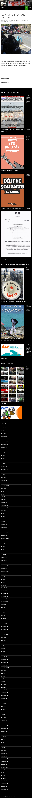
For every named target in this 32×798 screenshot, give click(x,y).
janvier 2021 (4, 560)
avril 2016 (3, 714)
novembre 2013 (4, 783)
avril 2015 (3, 747)
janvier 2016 (4, 723)
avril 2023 (3, 496)
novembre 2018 (4, 629)
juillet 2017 (3, 673)
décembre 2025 (4, 441)
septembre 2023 (5, 485)
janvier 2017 (4, 690)
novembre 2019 (4, 596)
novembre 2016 (4, 695)
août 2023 (3, 488)
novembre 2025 (4, 444)
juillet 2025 (3, 452)
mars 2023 (3, 499)
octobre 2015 (4, 731)
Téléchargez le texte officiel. (8, 259)
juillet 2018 (3, 640)
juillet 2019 (3, 607)
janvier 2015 (4, 756)
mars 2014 (3, 778)
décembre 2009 (4, 789)
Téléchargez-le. (28, 268)
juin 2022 (3, 513)
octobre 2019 (4, 599)
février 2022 (4, 524)
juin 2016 (3, 709)
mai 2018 (3, 645)
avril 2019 (3, 615)
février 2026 (4, 436)
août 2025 (3, 450)
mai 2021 (3, 549)
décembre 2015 (4, 725)
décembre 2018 (4, 626)
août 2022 (3, 510)
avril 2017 (3, 681)
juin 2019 (3, 610)
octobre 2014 (4, 764)
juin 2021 (3, 546)
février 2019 (4, 621)
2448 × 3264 (12, 20)
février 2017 (4, 687)
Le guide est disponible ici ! (28, 176)
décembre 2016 (4, 692)
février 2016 (4, 720)
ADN (2, 8)
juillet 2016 (3, 706)
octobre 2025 (4, 447)
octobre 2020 (4, 568)
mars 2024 (3, 477)
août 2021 (3, 541)
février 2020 (4, 587)
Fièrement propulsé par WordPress (8, 796)
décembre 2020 (4, 563)
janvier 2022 (4, 527)
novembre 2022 (4, 508)
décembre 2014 (4, 758)
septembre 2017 (5, 667)
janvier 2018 (4, 656)
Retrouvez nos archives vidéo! (28, 369)
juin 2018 (3, 643)
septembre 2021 (5, 538)
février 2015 (4, 753)
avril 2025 (3, 461)
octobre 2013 (4, 786)
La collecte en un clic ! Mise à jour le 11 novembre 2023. (28, 99)
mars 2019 (3, 618)
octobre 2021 (4, 535)
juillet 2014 (3, 769)
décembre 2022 (4, 505)
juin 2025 (3, 455)
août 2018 (3, 637)
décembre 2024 (4, 469)
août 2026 (3, 428)
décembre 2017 (4, 659)
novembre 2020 (4, 565)
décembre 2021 (4, 530)
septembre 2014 (5, 767)
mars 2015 (3, 750)
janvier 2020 (4, 590)
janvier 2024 (4, 483)
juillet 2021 (3, 543)
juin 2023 (3, 491)
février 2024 (4, 480)
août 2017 (3, 670)
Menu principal (30, 8)
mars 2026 (3, 433)
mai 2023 (3, 494)
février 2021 (4, 557)
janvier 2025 (4, 466)
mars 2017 (3, 684)
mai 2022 (3, 516)
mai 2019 (3, 612)
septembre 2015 (5, 734)
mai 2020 (3, 582)
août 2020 (3, 574)
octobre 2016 (4, 698)
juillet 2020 (3, 576)
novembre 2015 (4, 728)
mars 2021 (3, 554)
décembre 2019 (4, 593)
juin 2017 (3, 676)
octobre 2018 (4, 632)
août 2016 (3, 703)
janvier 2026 (4, 439)
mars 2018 (3, 651)
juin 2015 (3, 742)
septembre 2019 (5, 601)
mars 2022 (3, 521)
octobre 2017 (4, 665)
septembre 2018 (5, 634)
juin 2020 (3, 579)
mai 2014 (3, 775)
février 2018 (4, 654)
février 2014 (4, 781)
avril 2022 (3, 519)
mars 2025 (3, 463)
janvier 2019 (4, 623)
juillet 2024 (3, 472)
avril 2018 (3, 648)
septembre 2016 (5, 701)
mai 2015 (3, 745)
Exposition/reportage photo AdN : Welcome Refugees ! (14, 21)
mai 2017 (3, 678)
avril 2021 (3, 552)
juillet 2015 (3, 739)
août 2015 (3, 736)
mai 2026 (3, 430)
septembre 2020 (5, 571)
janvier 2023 (4, 502)
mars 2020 (3, 585)
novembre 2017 (4, 662)
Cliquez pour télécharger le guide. (28, 137)
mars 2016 (3, 717)
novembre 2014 (4, 761)
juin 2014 (3, 772)
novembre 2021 (4, 532)
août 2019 (3, 604)
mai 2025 (3, 458)
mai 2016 (3, 712)
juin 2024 (3, 474)
